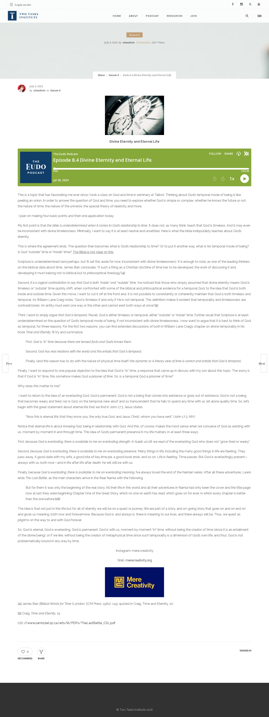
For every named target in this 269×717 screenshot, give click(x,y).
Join (193, 15)
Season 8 (114, 75)
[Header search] (247, 15)
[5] (156, 305)
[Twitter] (250, 4)
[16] (57, 499)
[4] (123, 273)
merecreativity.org (139, 560)
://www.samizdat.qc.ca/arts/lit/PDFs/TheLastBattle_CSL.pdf (69, 623)
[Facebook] (232, 4)
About (133, 15)
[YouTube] (258, 4)
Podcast (152, 15)
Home (117, 15)
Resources (175, 15)
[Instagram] (241, 4)
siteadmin (129, 42)
